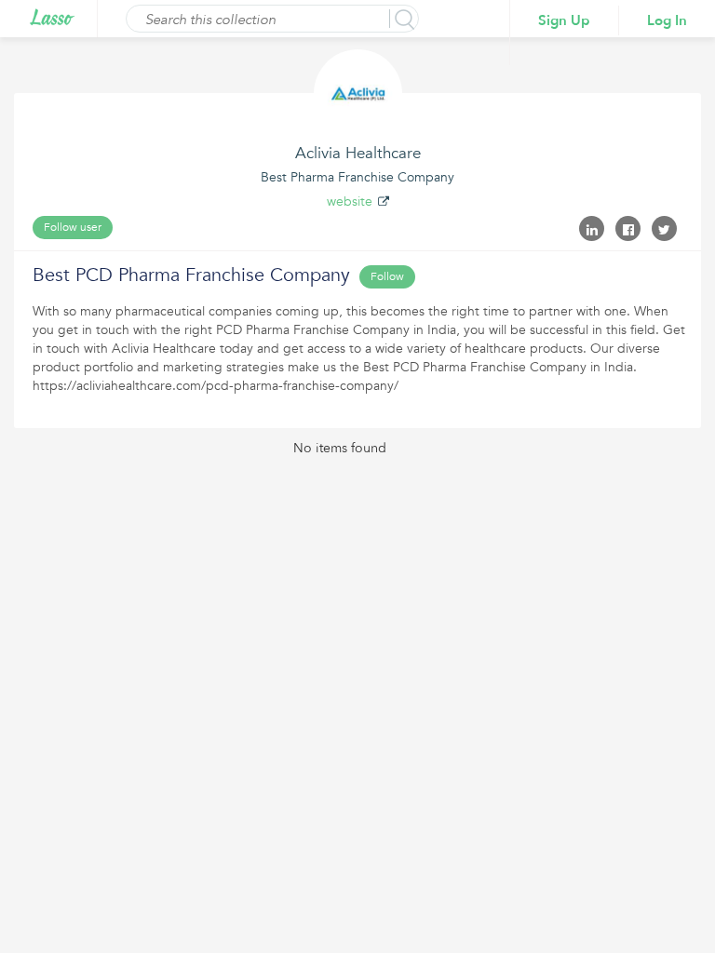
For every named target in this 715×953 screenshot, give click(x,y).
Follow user (72, 227)
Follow (387, 276)
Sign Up (564, 20)
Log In (667, 20)
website (349, 201)
